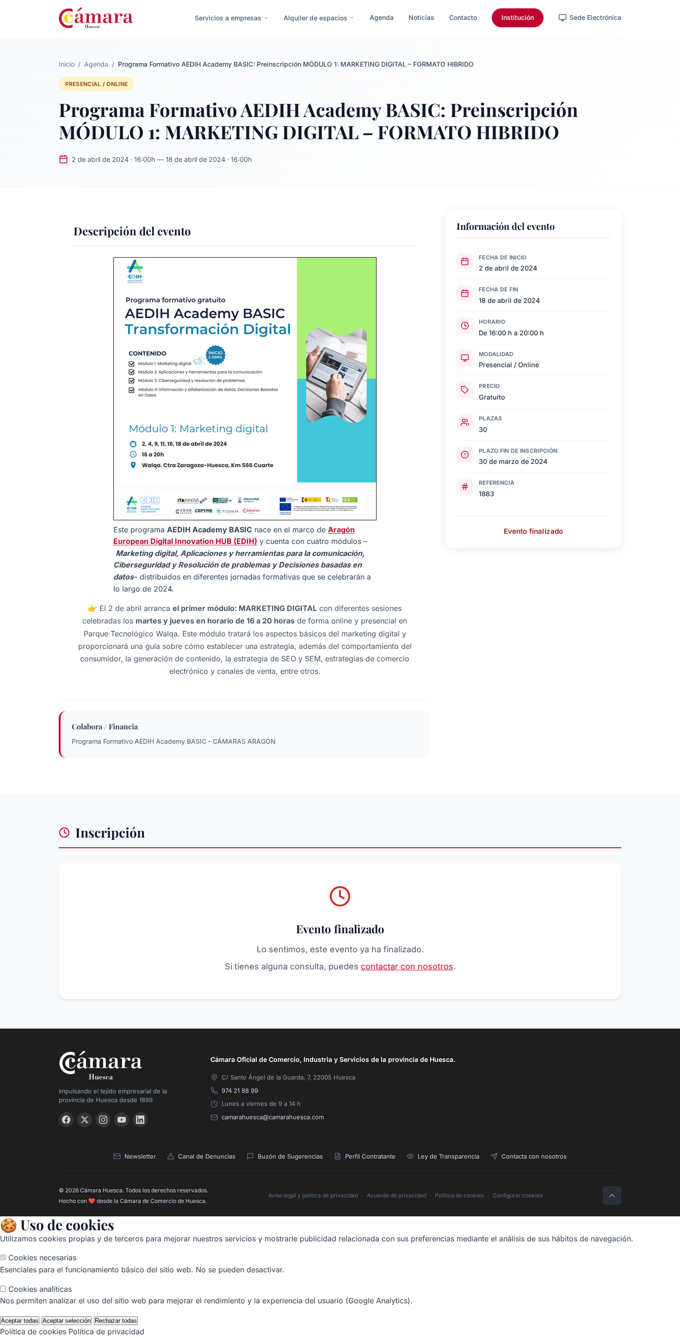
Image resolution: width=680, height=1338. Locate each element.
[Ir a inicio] (123, 1065)
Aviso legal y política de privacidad (313, 1195)
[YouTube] (121, 1119)
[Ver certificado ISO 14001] (608, 1069)
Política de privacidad (106, 1331)
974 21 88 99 (240, 1090)
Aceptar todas (19, 1320)
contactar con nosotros (407, 966)
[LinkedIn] (140, 1119)
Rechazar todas (116, 1320)
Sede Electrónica (595, 17)
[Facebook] (66, 1119)
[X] (84, 1119)
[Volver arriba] (612, 1195)
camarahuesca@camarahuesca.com (273, 1117)
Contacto (463, 17)
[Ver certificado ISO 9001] (549, 1069)
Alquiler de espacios (315, 18)
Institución (517, 17)
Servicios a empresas (228, 18)
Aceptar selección (67, 1320)
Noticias (421, 17)
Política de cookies (459, 1195)
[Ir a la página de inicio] (96, 17)
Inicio (66, 64)
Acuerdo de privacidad (396, 1195)
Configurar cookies (518, 1195)
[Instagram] (103, 1119)
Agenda (382, 17)
